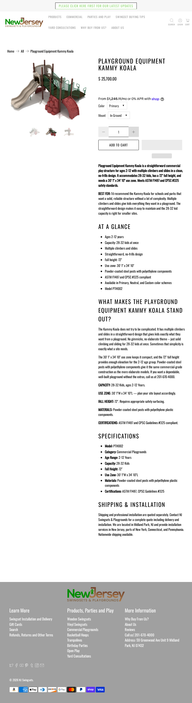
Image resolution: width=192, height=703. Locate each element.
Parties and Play (99, 17)
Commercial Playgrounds (82, 629)
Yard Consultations (62, 28)
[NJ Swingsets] (24, 22)
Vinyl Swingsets (77, 624)
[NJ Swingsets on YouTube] (22, 665)
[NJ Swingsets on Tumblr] (32, 665)
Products (55, 17)
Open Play (73, 650)
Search (13, 629)
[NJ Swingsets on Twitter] (11, 665)
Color (101, 105)
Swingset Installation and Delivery (30, 618)
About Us (117, 28)
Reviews (130, 629)
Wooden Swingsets (79, 618)
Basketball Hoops (78, 634)
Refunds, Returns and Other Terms (31, 634)
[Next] (86, 90)
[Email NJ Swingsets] (42, 665)
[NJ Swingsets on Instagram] (37, 665)
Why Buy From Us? (94, 28)
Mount (102, 115)
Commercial (74, 17)
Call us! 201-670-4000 (139, 634)
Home (10, 51)
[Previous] (15, 90)
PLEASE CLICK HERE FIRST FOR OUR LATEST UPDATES (96, 5)
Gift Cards (15, 624)
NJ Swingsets (26, 680)
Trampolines (74, 639)
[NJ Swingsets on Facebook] (16, 665)
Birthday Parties (77, 645)
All (22, 51)
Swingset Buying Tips (130, 17)
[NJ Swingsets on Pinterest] (27, 665)
